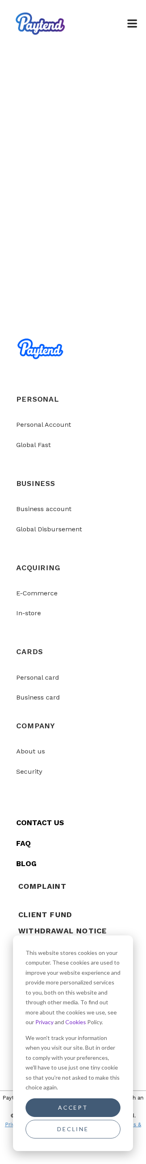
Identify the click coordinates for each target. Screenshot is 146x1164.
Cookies (75, 1021)
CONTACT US (40, 822)
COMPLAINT (42, 886)
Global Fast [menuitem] (33, 445)
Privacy (44, 1021)
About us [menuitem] (30, 751)
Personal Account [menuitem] (43, 424)
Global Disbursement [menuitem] (49, 529)
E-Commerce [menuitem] (37, 593)
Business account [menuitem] (43, 509)
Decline (73, 1128)
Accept (73, 1107)
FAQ (23, 843)
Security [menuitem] (29, 771)
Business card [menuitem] (38, 697)
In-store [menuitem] (28, 613)
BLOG (26, 863)
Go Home (73, 216)
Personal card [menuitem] (37, 677)
